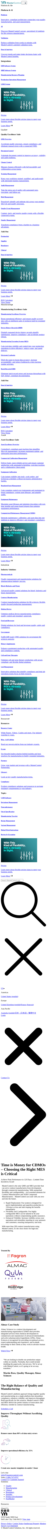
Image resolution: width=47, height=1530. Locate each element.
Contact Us (5, 1480)
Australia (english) (8, 1013)
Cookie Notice (18, 1524)
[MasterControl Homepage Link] (11, 3)
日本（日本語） (21, 1013)
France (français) (27, 1005)
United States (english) (9, 996)
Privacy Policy (6, 1524)
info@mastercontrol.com (12, 1475)
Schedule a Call (7, 1409)
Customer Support (17, 1480)
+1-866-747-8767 (11, 1477)
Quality (8, 1486)
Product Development (14, 1497)
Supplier (9, 1494)
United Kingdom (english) (11, 1005)
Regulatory (10, 1492)
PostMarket (10, 1499)
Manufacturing (11, 1488)
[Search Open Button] (23, 904)
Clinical (9, 1490)
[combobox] (12, 880)
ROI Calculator (7, 300)
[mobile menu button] (24, 2)
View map (26, 1519)
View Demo (5, 302)
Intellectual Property (31, 1524)
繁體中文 (32, 1013)
